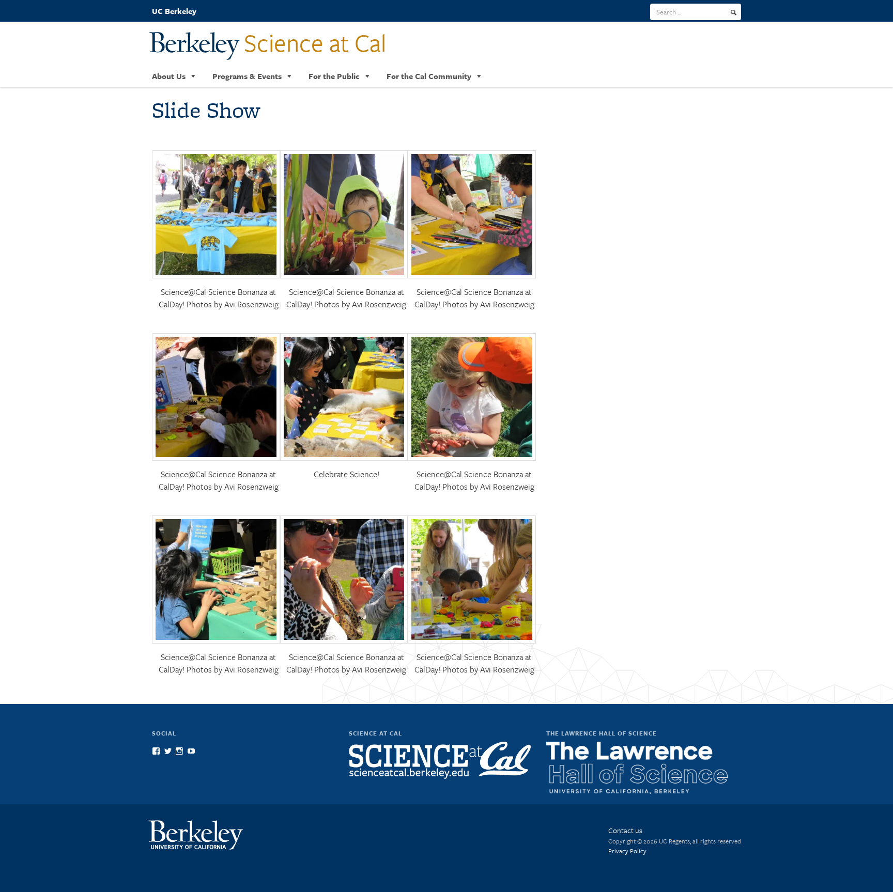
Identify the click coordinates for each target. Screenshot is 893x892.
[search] (733, 12)
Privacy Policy (627, 850)
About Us (169, 76)
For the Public (334, 76)
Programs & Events (247, 76)
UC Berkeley (174, 11)
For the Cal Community (429, 76)
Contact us (625, 830)
